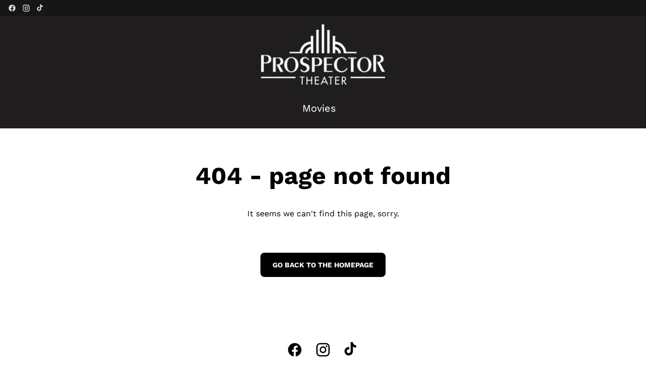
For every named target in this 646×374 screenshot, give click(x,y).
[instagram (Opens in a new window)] (26, 8)
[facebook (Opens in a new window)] (12, 8)
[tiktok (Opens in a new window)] (40, 8)
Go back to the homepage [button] (323, 265)
